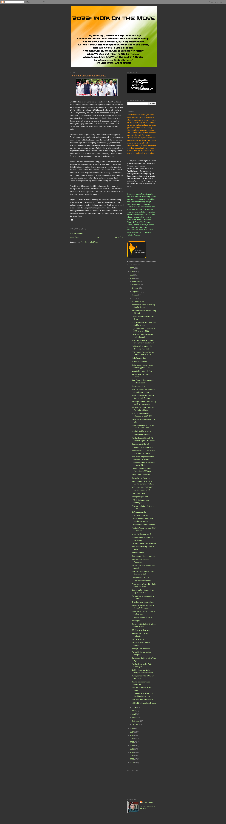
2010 (132, 756)
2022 (132, 268)
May (134, 711)
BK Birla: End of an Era (140, 630)
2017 (132, 732)
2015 (132, 739)
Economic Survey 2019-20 (142, 617)
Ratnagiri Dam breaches (141, 649)
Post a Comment (76, 234)
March (134, 718)
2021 (132, 271)
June (134, 707)
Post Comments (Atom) (89, 242)
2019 (132, 278)
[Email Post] (72, 220)
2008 (132, 762)
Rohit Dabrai (147, 802)
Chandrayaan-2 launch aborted (143, 525)
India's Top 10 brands (140, 515)
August (135, 295)
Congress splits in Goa (140, 577)
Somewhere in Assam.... (141, 478)
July (134, 298)
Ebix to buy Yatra (138, 493)
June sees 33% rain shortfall (142, 700)
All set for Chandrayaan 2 (141, 534)
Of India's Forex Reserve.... (142, 435)
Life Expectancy (138, 639)
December (136, 281)
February (135, 721)
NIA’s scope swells (139, 512)
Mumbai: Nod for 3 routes (141, 431)
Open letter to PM (138, 386)
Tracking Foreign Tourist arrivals (144, 543)
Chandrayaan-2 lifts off (140, 444)
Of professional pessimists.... (143, 602)
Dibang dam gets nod (140, 497)
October (135, 288)
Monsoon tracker (138, 301)
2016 (132, 735)
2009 (132, 759)
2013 (132, 746)
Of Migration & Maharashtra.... (143, 447)
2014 (132, 742)
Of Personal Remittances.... (142, 581)
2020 (132, 275)
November (136, 285)
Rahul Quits (136, 621)
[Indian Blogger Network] (136, 258)
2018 (132, 729)
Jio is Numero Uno (139, 358)
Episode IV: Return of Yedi (142, 371)
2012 (132, 749)
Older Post (119, 237)
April (134, 714)
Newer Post (74, 237)
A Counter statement (139, 362)
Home (97, 237)
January (135, 724)
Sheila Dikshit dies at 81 (141, 475)
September (136, 291)
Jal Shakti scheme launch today (144, 703)
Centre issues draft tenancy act (143, 556)
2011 (132, 752)
